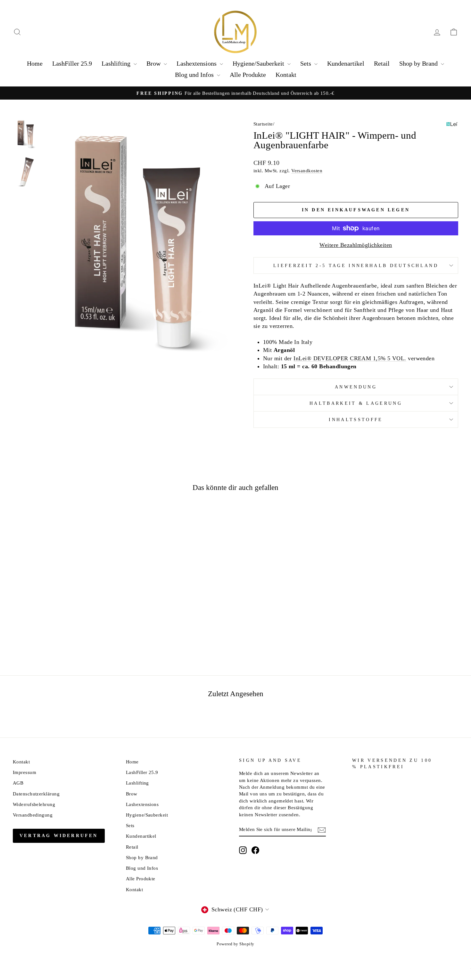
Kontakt (286, 74)
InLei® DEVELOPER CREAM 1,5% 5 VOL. (349, 358)
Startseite (263, 123)
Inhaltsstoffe (356, 419)
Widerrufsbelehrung (34, 804)
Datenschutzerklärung (36, 793)
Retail (382, 63)
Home (35, 63)
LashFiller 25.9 (72, 63)
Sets (306, 63)
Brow (154, 63)
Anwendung (356, 386)
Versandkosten (306, 170)
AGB (18, 783)
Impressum (24, 772)
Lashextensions (197, 63)
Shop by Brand (419, 63)
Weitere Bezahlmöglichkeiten (355, 245)
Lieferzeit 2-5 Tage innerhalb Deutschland (355, 265)
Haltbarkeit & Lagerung (356, 403)
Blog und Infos (195, 74)
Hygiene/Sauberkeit (259, 63)
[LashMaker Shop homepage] (235, 32)
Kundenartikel (345, 63)
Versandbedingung (33, 815)
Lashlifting (117, 63)
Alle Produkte (248, 74)
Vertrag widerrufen (59, 835)
